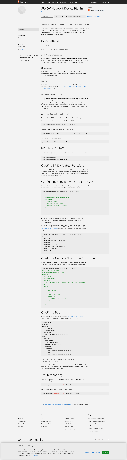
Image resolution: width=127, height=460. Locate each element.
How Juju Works (45, 2)
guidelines (70, 404)
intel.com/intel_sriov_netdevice (49, 228)
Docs (71, 2)
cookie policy (35, 455)
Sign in (103, 2)
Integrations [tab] (62, 24)
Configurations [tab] (78, 24)
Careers (99, 439)
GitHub (102, 439)
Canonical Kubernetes (47, 11)
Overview (22, 29)
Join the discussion (24, 60)
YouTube (108, 439)
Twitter (105, 439)
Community (63, 2)
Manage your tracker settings (92, 452)
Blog (76, 2)
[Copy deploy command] (83, 16)
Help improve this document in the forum (56, 404)
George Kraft (22, 49)
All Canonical (94, 2)
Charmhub (55, 2)
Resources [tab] (53, 24)
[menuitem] (103, 2)
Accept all (105, 452)
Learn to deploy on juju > (93, 16)
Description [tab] (45, 24)
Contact (21, 38)
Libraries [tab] (70, 24)
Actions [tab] (87, 24)
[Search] (108, 2)
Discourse (95, 439)
